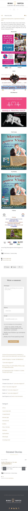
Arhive (4, 407)
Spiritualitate (5, 433)
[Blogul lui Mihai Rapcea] (15, 3)
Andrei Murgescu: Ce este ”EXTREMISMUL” (13, 359)
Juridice (4, 423)
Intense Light (5, 417)
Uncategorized (6, 439)
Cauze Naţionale (7, 258)
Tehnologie (5, 436)
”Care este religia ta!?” (7, 362)
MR (2, 15)
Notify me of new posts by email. (14, 336)
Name (6, 307)
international (5, 420)
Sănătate (4, 430)
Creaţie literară (6, 414)
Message (6, 285)
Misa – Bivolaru (6, 427)
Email (5, 316)
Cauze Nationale (7, 260)
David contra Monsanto (17, 396)
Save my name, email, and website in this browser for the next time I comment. (13, 328)
